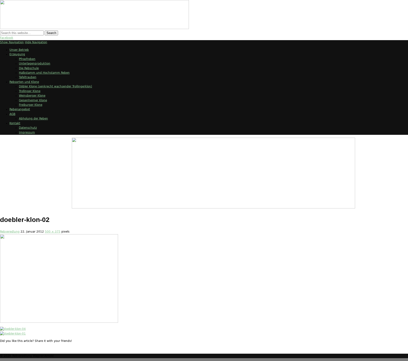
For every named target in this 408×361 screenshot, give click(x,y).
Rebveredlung (10, 231)
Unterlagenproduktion (34, 63)
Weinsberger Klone (32, 95)
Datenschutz (28, 127)
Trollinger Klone (29, 91)
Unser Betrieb (19, 49)
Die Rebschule (29, 68)
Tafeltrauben (27, 77)
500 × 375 (52, 231)
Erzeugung (17, 54)
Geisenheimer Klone (33, 100)
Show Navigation (12, 42)
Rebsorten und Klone (24, 82)
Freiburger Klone (30, 104)
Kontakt (14, 123)
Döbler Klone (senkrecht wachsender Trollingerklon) (55, 86)
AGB (12, 114)
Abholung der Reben (33, 118)
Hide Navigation (36, 42)
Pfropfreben (27, 59)
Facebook (6, 37)
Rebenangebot (19, 109)
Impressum (27, 132)
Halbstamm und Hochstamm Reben (44, 72)
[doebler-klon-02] (59, 322)
